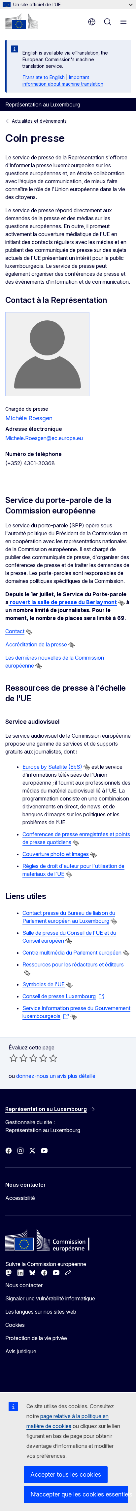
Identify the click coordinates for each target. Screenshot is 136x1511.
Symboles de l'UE (43, 984)
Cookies (15, 1325)
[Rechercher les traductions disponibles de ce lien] (121, 602)
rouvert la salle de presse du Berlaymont (63, 602)
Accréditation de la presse (36, 644)
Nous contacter (24, 1285)
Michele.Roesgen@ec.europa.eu (44, 438)
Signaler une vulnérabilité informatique (50, 1298)
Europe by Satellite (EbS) (52, 766)
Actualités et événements (39, 121)
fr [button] (92, 22)
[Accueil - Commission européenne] (21, 21)
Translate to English (43, 77)
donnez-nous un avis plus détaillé (55, 1076)
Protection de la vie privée (36, 1338)
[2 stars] (18, 1058)
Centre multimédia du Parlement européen (71, 952)
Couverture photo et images (55, 854)
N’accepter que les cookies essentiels (79, 1494)
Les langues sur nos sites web (40, 1311)
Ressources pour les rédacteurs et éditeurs (73, 964)
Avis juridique (20, 1351)
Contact (14, 631)
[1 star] (13, 1058)
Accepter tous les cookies (65, 1474)
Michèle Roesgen (28, 418)
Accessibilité (20, 1198)
